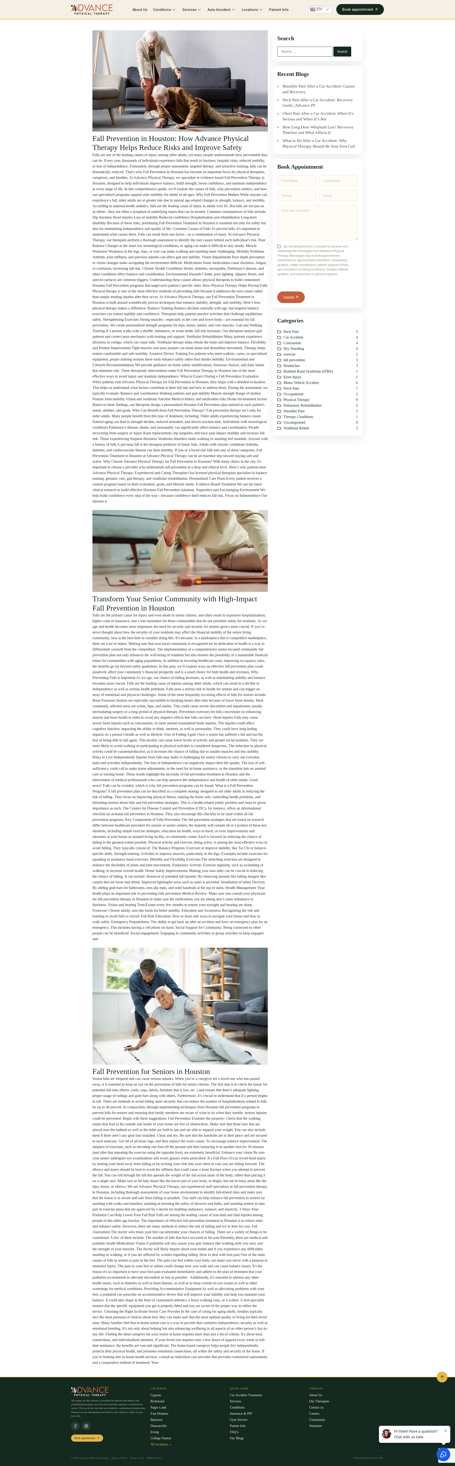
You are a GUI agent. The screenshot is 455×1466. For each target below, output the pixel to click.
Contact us (316, 1407)
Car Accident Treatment (246, 1395)
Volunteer (315, 1426)
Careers (314, 1413)
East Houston (159, 1413)
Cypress (155, 1395)
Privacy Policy (119, 1458)
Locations (250, 10)
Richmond (157, 1401)
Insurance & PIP (241, 1413)
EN (319, 9)
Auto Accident (219, 10)
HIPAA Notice (154, 1458)
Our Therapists (319, 1401)
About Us (139, 10)
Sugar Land (158, 1407)
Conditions (162, 10)
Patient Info (279, 10)
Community (317, 1420)
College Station (160, 1438)
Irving (154, 1432)
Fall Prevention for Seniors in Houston (151, 1071)
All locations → (161, 1444)
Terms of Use (137, 1458)
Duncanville (158, 1426)
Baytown (156, 1420)
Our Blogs (237, 1438)
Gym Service (238, 1420)
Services (189, 10)
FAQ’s (234, 1432)
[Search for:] (305, 52)
